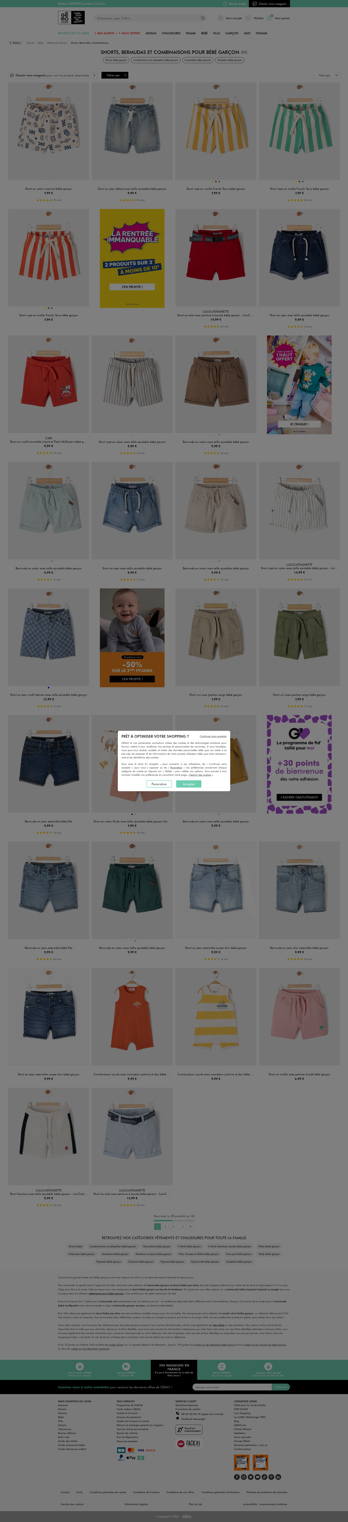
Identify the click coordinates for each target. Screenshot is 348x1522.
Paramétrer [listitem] (159, 784)
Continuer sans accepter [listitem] (213, 736)
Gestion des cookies (200, 775)
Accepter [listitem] (189, 784)
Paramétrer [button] (176, 767)
